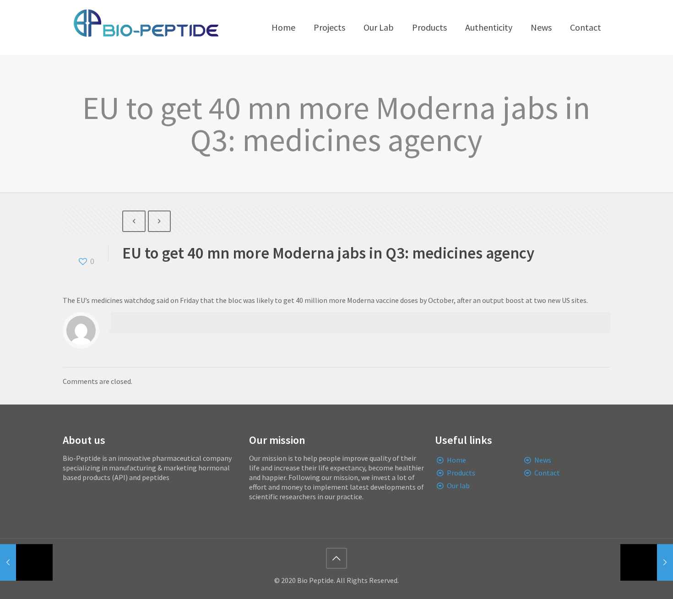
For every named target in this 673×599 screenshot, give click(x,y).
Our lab (458, 485)
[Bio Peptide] (145, 27)
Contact (547, 472)
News (542, 459)
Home (456, 459)
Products (461, 472)
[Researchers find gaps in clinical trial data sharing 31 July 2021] (646, 562)
